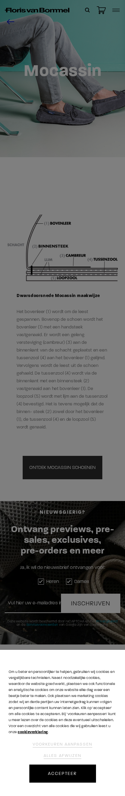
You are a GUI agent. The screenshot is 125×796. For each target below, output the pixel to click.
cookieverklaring (33, 732)
